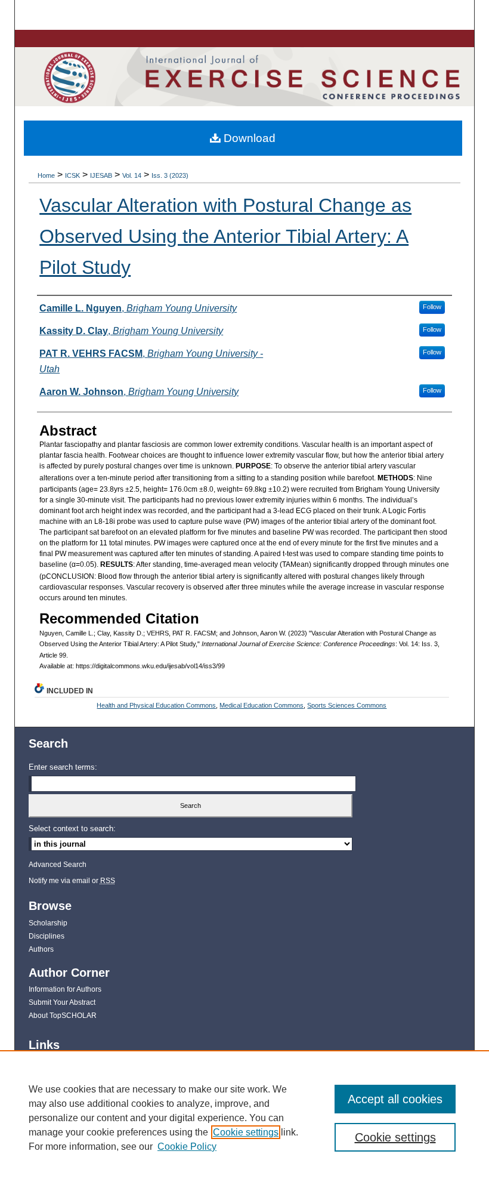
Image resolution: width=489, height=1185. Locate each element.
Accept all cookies (395, 1099)
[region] (244, 1117)
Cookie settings (245, 1132)
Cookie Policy (186, 1146)
